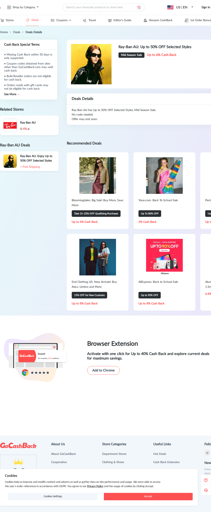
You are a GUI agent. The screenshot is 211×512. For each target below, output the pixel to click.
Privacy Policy (95, 486)
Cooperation (59, 462)
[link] (4, 32)
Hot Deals (159, 454)
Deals (35, 20)
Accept (148, 496)
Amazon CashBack (160, 20)
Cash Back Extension (166, 462)
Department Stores (114, 454)
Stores (10, 20)
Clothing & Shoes (113, 462)
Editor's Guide (122, 20)
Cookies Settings (53, 496)
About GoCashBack (63, 454)
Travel (92, 20)
